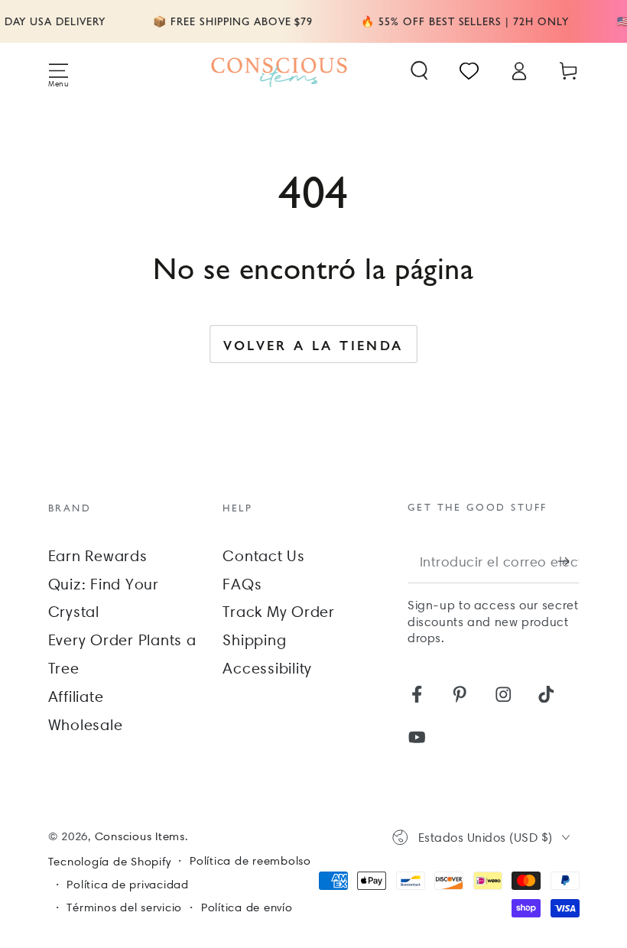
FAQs (242, 584)
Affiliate (76, 696)
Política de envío (247, 907)
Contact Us (264, 556)
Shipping (254, 640)
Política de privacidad (128, 884)
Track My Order (279, 611)
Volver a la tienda (313, 345)
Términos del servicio (124, 907)
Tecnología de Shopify (109, 861)
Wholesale (85, 725)
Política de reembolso (250, 861)
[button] (419, 71)
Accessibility (267, 668)
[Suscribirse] (568, 561)
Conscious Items (140, 836)
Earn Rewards (98, 556)
